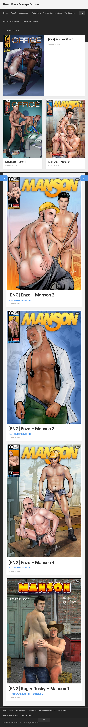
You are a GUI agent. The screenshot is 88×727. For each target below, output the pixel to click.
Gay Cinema (69, 13)
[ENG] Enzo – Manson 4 (32, 562)
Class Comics (14, 300)
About (13, 13)
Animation (36, 13)
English (24, 300)
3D (10, 694)
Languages (23, 13)
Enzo (30, 300)
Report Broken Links (12, 21)
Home (5, 13)
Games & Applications (52, 13)
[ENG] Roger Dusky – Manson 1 (39, 688)
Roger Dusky (38, 694)
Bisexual (15, 694)
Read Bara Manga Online (21, 4)
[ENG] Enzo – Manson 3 (32, 428)
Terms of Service (30, 21)
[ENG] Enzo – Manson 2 (32, 295)
